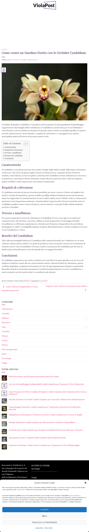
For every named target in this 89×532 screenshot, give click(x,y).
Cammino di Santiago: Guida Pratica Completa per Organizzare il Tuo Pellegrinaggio (44, 445)
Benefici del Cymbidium (13, 156)
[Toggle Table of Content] (24, 144)
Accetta (44, 509)
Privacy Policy (49, 528)
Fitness (5, 336)
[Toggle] (86, 318)
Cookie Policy (39, 528)
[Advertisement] (44, 28)
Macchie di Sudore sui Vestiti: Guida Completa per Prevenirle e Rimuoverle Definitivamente (47, 399)
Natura (4, 49)
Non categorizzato (9, 349)
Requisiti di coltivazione (14, 150)
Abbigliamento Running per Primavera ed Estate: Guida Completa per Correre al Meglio (45, 415)
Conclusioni (9, 158)
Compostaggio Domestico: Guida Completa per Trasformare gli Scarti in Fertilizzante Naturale (45, 408)
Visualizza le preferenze (44, 522)
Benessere (6, 322)
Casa (4, 327)
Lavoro (5, 340)
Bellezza (5, 318)
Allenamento (7, 309)
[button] (85, 483)
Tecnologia (6, 358)
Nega (44, 516)
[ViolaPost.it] (44, 5)
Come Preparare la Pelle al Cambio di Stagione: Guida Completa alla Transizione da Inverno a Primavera (48, 393)
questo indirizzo (75, 495)
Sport (4, 353)
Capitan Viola (32, 60)
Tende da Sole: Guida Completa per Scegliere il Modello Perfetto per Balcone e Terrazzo (46, 430)
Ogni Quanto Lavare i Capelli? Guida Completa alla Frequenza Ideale (37, 438)
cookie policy (21, 489)
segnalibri (44, 281)
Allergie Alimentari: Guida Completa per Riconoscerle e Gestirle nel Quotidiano (42, 422)
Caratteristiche (10, 147)
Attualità (5, 313)
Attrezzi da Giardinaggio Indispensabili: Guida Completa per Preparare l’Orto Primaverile (46, 384)
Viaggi (4, 363)
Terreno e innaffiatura (13, 153)
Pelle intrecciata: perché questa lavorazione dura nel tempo (34, 376)
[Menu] (3, 5)
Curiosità (5, 331)
